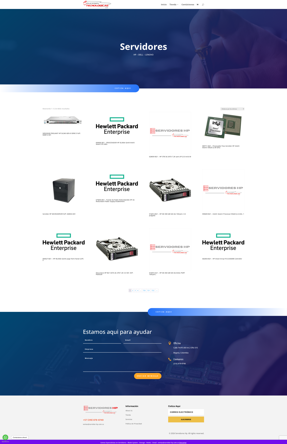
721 (148, 290)
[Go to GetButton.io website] (5, 441)
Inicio (164, 5)
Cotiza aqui (123, 88)
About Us (129, 411)
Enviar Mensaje (148, 376)
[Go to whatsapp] (5, 437)
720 (144, 290)
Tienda (173, 5)
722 (153, 290)
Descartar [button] (183, 443)
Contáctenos (188, 5)
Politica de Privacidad (134, 424)
